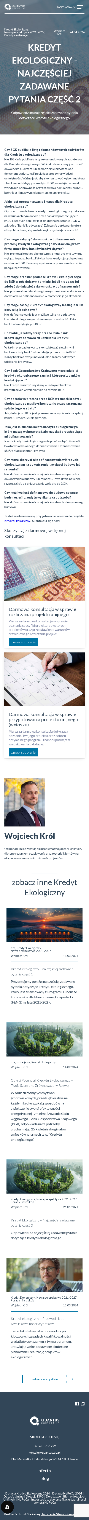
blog (44, 1478)
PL (6, 1404)
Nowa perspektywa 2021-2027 (24, 32)
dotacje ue (23, 1062)
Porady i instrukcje (16, 35)
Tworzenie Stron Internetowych (63, 1514)
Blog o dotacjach (74, 1496)
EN (15, 1404)
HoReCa (23, 1499)
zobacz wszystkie (44, 1379)
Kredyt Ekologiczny (16, 29)
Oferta (44, 1470)
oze (13, 948)
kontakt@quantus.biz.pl (44, 1452)
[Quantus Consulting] (15, 6)
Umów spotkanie (23, 642)
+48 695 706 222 (44, 1446)
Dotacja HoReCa (63, 1493)
